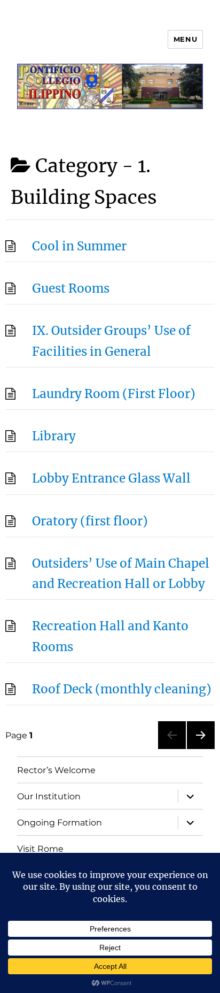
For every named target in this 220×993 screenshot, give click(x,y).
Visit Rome (40, 849)
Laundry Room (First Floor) (113, 393)
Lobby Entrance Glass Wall (111, 478)
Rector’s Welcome (56, 770)
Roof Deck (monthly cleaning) (121, 689)
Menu (185, 39)
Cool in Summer (79, 246)
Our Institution (49, 796)
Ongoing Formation (59, 823)
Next (199, 748)
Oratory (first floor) (90, 521)
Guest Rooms (70, 288)
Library (54, 436)
